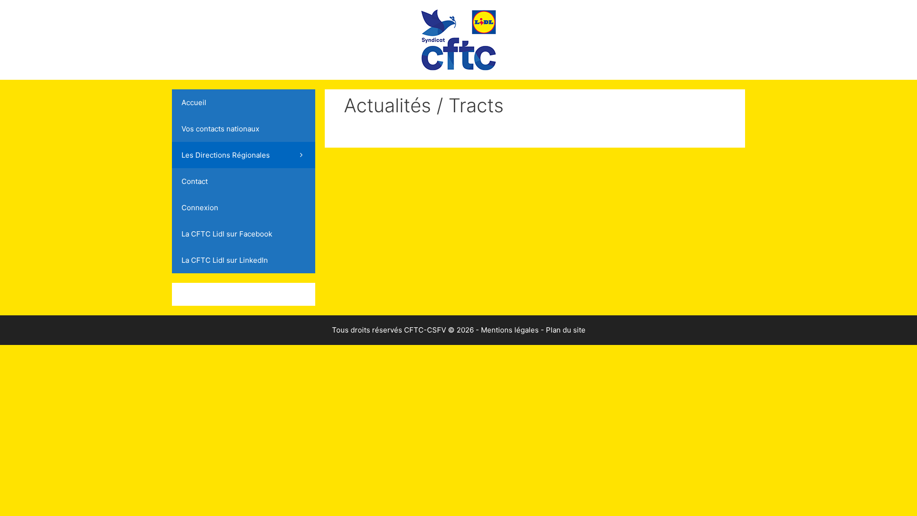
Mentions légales (510, 329)
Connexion (199, 207)
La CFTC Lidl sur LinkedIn (224, 260)
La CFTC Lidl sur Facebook (226, 233)
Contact (194, 181)
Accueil (193, 102)
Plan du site (566, 329)
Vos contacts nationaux (220, 128)
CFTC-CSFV (425, 329)
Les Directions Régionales (225, 155)
